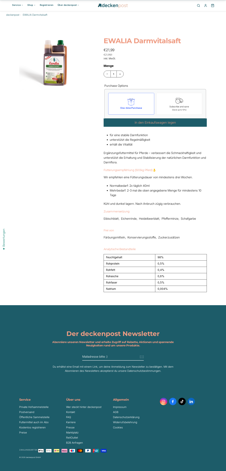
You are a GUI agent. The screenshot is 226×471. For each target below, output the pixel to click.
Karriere (71, 422)
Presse (70, 427)
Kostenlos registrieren (32, 427)
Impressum (120, 407)
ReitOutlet (72, 437)
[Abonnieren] (141, 357)
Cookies (118, 427)
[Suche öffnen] (198, 5)
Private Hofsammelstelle (34, 407)
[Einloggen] (205, 5)
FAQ (68, 417)
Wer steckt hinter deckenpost (83, 407)
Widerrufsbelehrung (125, 422)
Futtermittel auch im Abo (34, 422)
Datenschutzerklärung (126, 417)
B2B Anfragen (74, 442)
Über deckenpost (67, 5)
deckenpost (12, 14)
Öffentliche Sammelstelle (34, 417)
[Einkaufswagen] (213, 5)
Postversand (26, 412)
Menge (109, 66)
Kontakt (70, 412)
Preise (23, 432)
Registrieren (47, 5)
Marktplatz (72, 432)
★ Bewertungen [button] (4, 239)
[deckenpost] (113, 5)
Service (16, 5)
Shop (30, 5)
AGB (115, 412)
